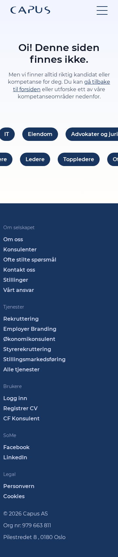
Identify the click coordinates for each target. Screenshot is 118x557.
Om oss (13, 239)
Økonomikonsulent (29, 339)
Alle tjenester (21, 369)
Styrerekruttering (27, 349)
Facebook (16, 447)
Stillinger (15, 280)
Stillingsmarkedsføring (34, 359)
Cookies (14, 496)
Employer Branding (29, 329)
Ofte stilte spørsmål (29, 260)
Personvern (18, 486)
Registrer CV (20, 408)
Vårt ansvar (18, 290)
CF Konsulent (21, 418)
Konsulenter (20, 249)
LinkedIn (15, 457)
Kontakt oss (19, 270)
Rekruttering (21, 319)
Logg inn (15, 398)
